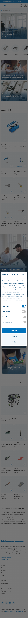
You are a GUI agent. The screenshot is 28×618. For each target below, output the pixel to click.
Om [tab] (23, 274)
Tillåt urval (14, 336)
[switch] (24, 311)
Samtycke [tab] (5, 274)
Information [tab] (14, 274)
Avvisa (14, 342)
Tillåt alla (14, 330)
